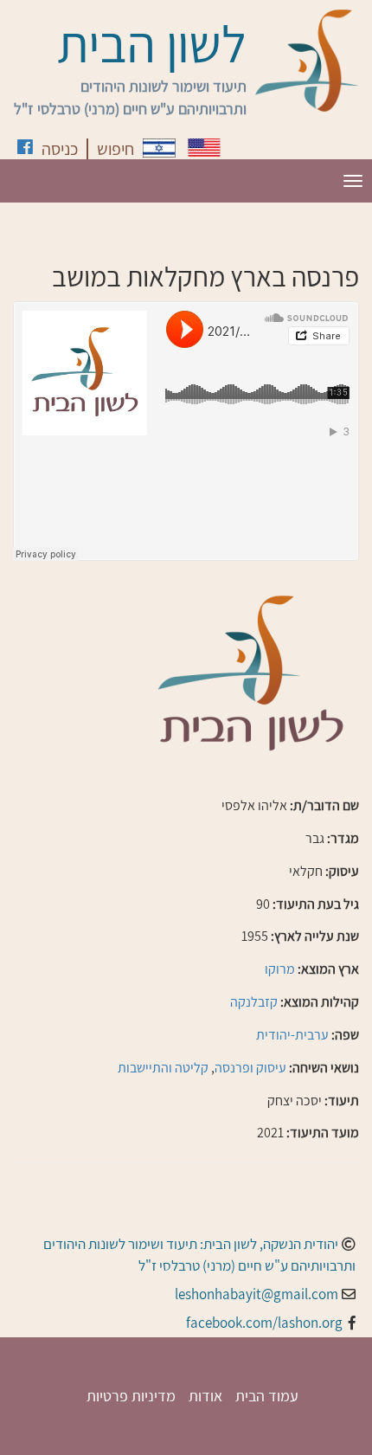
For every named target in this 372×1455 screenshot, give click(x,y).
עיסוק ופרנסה (250, 1068)
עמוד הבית (266, 1396)
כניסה (60, 148)
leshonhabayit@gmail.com (256, 1294)
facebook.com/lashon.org (264, 1322)
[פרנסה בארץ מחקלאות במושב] (159, 148)
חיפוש (115, 148)
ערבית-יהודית (292, 1035)
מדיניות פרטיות (131, 1396)
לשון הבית (152, 43)
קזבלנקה (254, 1002)
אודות (205, 1396)
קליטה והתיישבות (163, 1068)
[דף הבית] (307, 61)
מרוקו (280, 969)
